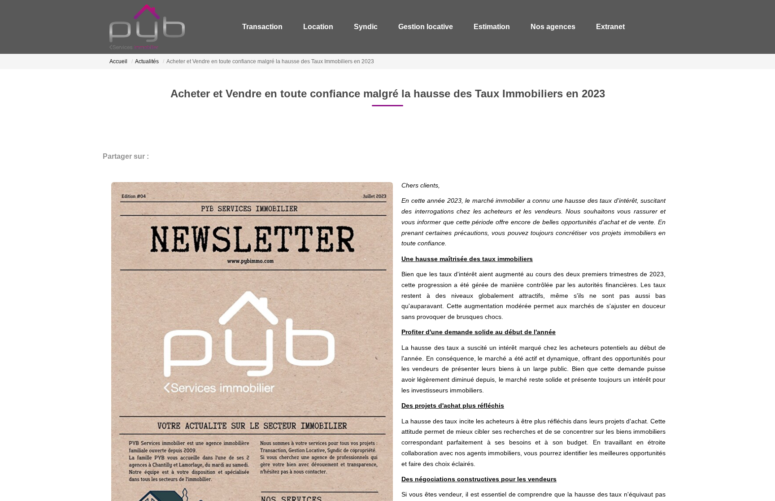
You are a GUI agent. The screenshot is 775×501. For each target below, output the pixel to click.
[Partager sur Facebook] (158, 156)
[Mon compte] (658, 27)
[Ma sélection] (644, 27)
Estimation (499, 26)
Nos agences (556, 26)
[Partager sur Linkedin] (193, 156)
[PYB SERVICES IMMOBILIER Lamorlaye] (147, 26)
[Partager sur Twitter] (176, 156)
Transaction (288, 26)
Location (339, 26)
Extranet (609, 26)
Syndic (382, 26)
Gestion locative (437, 26)
